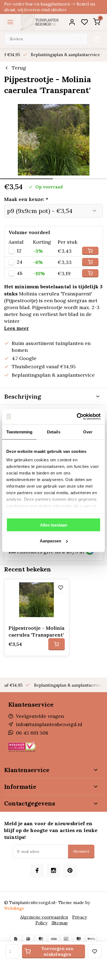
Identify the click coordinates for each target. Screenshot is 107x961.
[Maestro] (79, 939)
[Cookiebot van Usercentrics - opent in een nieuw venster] (77, 416)
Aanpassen (50, 541)
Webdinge (14, 908)
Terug (19, 68)
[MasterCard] (41, 939)
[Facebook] (37, 870)
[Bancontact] (66, 939)
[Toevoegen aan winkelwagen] (56, 644)
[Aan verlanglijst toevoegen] (60, 587)
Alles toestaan (53, 524)
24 (19, 262)
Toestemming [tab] (19, 431)
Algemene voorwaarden (44, 917)
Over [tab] (87, 431)
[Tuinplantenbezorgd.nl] (40, 22)
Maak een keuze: (26, 199)
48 (19, 273)
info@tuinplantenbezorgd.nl (49, 724)
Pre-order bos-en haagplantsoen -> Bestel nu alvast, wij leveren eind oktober (49, 6)
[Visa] (53, 939)
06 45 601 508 (32, 733)
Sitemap (60, 922)
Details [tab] (53, 431)
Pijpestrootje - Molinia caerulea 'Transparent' (36, 631)
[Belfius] (91, 939)
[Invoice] (15, 939)
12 (19, 251)
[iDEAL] (28, 939)
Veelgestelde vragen (40, 716)
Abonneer (81, 851)
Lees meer (16, 328)
